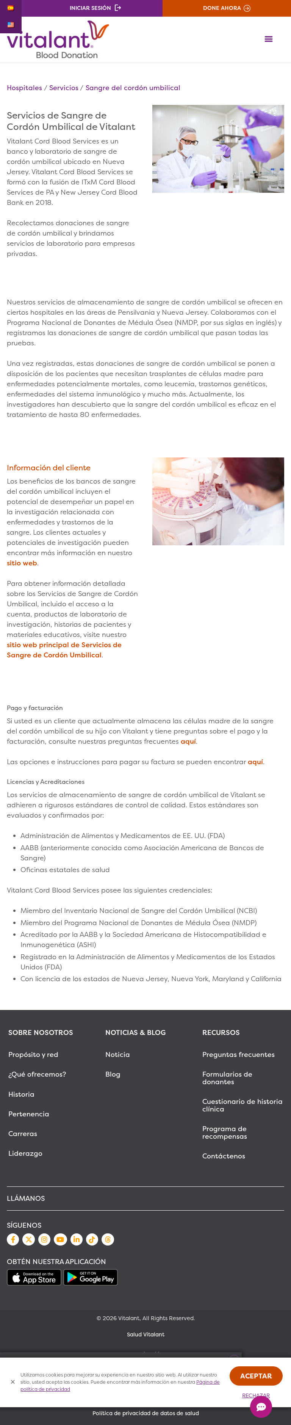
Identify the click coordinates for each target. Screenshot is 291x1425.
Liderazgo (25, 1153)
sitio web (22, 563)
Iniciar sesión (90, 8)
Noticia (117, 1054)
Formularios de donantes (227, 1077)
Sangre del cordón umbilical (133, 87)
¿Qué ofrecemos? (37, 1074)
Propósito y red (33, 1054)
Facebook (13, 1239)
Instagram (44, 1239)
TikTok (92, 1239)
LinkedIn (76, 1239)
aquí (188, 741)
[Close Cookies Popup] (13, 1382)
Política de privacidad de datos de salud (145, 1413)
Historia (21, 1094)
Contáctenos (223, 1156)
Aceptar (256, 1376)
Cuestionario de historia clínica (242, 1105)
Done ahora (222, 8)
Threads (108, 1239)
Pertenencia (28, 1114)
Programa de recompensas (224, 1132)
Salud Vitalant (145, 1334)
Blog (112, 1074)
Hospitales (24, 87)
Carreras (22, 1133)
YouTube (60, 1239)
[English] (11, 25)
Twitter (28, 1239)
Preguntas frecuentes (238, 1054)
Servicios (63, 87)
